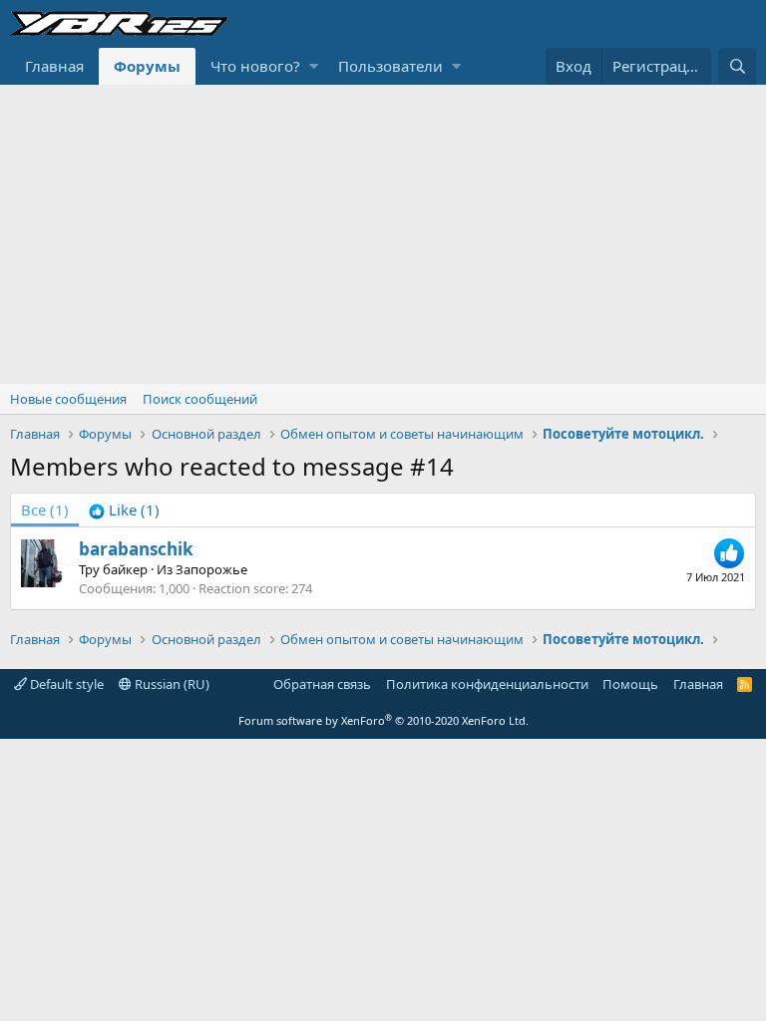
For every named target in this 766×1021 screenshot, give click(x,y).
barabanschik (136, 548)
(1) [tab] (45, 509)
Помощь (630, 684)
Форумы (147, 66)
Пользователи (390, 66)
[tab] (124, 510)
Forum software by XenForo (383, 720)
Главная (54, 66)
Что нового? (255, 66)
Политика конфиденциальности (487, 684)
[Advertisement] (383, 234)
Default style (65, 684)
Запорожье (211, 569)
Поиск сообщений (200, 399)
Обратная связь (322, 684)
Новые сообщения (68, 399)
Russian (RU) (170, 684)
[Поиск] (737, 66)
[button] (313, 66)
